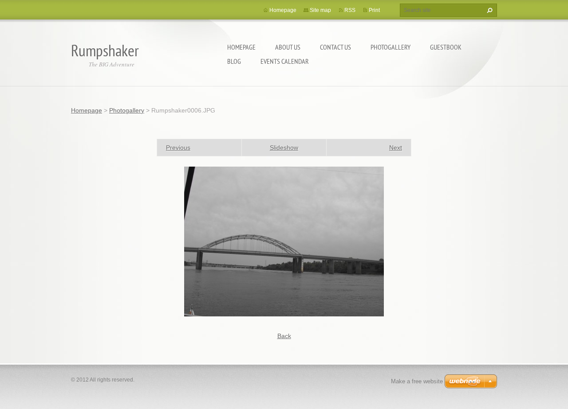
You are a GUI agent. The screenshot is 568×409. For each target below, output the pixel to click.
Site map (320, 10)
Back (284, 335)
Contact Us (335, 47)
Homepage (241, 47)
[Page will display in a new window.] (284, 241)
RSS (349, 10)
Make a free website (417, 381)
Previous (178, 147)
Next (395, 147)
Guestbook (446, 47)
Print (374, 10)
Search (488, 10)
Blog (234, 61)
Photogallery (390, 47)
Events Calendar (284, 61)
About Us (287, 47)
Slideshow (284, 147)
